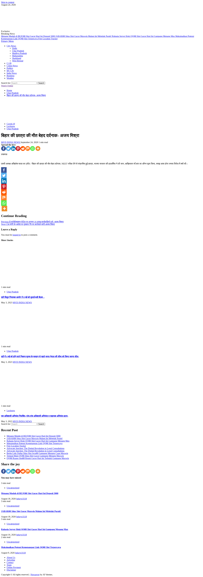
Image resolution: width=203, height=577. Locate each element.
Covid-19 (11, 124)
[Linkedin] (13, 148)
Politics (10, 68)
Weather (10, 78)
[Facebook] (3, 148)
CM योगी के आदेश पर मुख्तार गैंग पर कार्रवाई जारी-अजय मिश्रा (28, 224)
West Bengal (17, 61)
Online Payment (14, 567)
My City (10, 71)
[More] (38, 148)
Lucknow (11, 126)
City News (11, 46)
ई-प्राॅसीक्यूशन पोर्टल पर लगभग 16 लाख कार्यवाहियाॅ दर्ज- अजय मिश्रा (32, 222)
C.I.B (9, 63)
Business (10, 75)
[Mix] (27, 148)
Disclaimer (11, 570)
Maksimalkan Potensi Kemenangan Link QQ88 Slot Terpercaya (34, 443)
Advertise (11, 560)
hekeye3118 (21, 499)
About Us (11, 557)
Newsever (35, 574)
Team (9, 565)
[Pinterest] (18, 148)
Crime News (12, 66)
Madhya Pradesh (19, 53)
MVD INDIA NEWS (11, 142)
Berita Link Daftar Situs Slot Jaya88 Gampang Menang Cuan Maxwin (37, 453)
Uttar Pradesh (18, 51)
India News (12, 73)
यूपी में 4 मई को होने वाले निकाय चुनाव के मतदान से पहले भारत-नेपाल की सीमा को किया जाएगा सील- (40, 356)
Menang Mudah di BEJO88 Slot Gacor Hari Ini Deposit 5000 (28, 36)
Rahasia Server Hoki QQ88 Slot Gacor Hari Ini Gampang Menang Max (143, 36)
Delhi (14, 48)
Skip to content (7, 2)
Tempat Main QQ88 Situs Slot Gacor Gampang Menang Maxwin (35, 456)
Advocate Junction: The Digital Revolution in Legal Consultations (35, 448)
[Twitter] (8, 148)
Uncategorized (13, 488)
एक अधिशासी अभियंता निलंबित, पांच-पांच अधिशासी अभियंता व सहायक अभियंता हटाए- (34, 416)
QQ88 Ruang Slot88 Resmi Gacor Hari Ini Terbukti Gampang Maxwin (38, 458)
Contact (10, 562)
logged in (17, 235)
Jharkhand (16, 58)
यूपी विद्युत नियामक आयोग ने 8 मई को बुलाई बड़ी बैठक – (22, 297)
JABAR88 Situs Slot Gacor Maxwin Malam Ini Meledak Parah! (84, 36)
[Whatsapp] (32, 148)
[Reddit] (22, 148)
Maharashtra (17, 56)
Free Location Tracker (48, 39)
